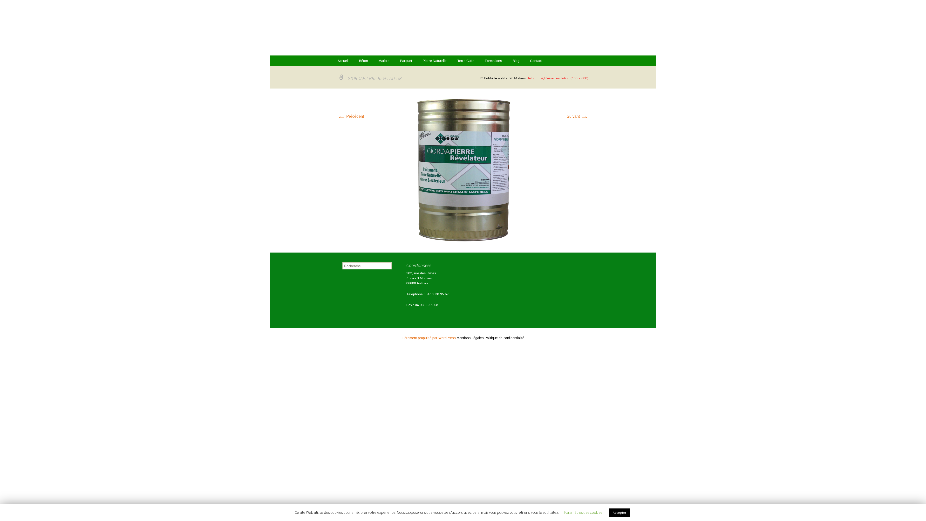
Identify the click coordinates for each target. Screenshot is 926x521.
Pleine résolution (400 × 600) (566, 78)
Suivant (577, 116)
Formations (493, 61)
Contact (536, 61)
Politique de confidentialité (504, 338)
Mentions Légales (470, 338)
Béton (363, 61)
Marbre (384, 61)
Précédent (351, 116)
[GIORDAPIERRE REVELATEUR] (463, 170)
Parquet (406, 61)
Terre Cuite (465, 61)
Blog (516, 61)
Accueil (343, 61)
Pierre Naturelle (435, 61)
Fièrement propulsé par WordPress (429, 338)
